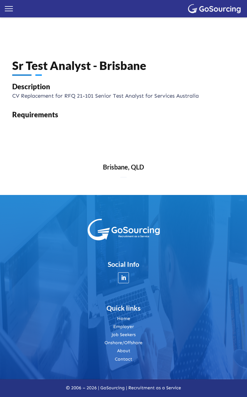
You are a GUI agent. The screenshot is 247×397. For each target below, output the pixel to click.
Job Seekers (124, 334)
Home (123, 318)
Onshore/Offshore (123, 342)
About (123, 350)
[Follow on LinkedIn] (123, 277)
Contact (123, 359)
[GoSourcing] (214, 8)
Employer (123, 326)
